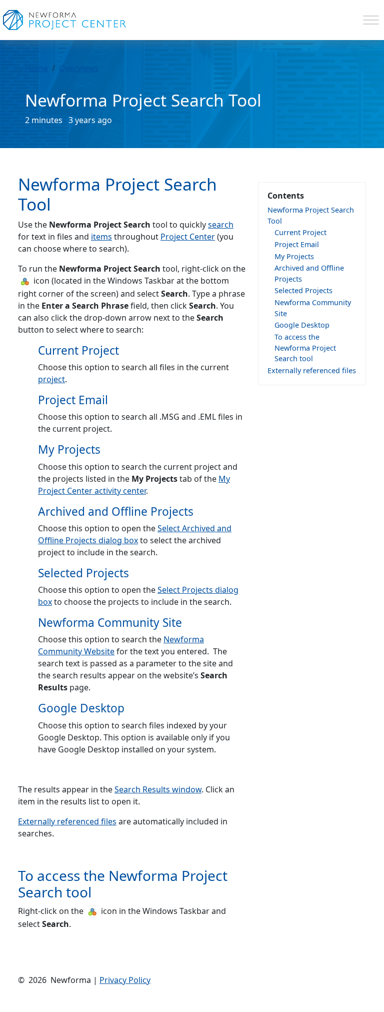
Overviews (78, 68)
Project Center (187, 236)
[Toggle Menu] (371, 20)
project (51, 379)
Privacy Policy (125, 979)
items (101, 236)
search (221, 224)
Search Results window (158, 789)
